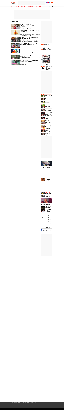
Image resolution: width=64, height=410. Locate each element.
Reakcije (49, 44)
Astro (28, 6)
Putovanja (25, 6)
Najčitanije (45, 44)
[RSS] (51, 94)
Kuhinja (22, 6)
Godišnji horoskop (48, 66)
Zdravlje (16, 6)
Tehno (34, 6)
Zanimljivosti (31, 6)
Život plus (19, 6)
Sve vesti (42, 94)
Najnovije (42, 44)
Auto (36, 6)
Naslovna (12, 6)
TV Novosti (39, 6)
